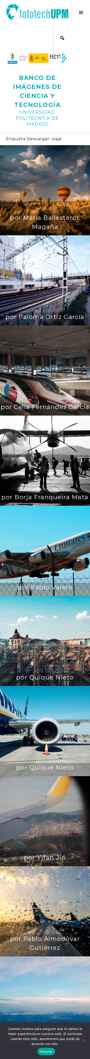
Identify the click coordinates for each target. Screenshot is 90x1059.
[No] (83, 1040)
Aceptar (46, 1051)
